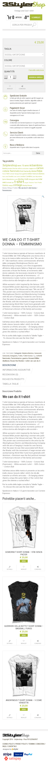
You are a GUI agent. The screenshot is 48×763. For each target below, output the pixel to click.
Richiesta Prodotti (13, 379)
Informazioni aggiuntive (16, 370)
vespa (10, 185)
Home (4, 188)
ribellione (6, 361)
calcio (19, 168)
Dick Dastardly (25, 171)
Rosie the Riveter (17, 361)
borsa (15, 168)
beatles (10, 168)
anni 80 (28, 165)
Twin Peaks (38, 182)
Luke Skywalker (37, 176)
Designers (13, 356)
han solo (5, 176)
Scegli (24, 561)
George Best (18, 174)
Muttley (21, 179)
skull (37, 179)
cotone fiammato (11, 171)
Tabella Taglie (10, 384)
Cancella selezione (36, 70)
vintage (17, 185)
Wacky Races (27, 185)
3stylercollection (28, 353)
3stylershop (9, 165)
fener (4, 174)
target (26, 182)
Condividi (37, 569)
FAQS (4, 746)
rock (26, 179)
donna (33, 171)
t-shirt (27, 361)
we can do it (35, 361)
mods (16, 179)
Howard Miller (33, 358)
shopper (32, 179)
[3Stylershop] (24, 5)
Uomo (5, 185)
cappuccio (32, 168)
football (11, 174)
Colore (8, 60)
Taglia (7, 49)
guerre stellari (27, 174)
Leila (18, 176)
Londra (29, 176)
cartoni (39, 168)
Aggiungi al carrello (36, 77)
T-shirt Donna (27, 356)
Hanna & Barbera (38, 174)
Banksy (5, 168)
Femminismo (16, 358)
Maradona (10, 179)
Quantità (9, 71)
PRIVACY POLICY (21, 744)
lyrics (4, 179)
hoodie (11, 176)
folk (7, 174)
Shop (10, 188)
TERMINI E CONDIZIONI (36, 744)
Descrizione (9, 365)
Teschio (31, 182)
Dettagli (9, 569)
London (22, 176)
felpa (39, 171)
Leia (15, 176)
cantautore (25, 168)
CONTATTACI (12, 746)
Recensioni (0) (10, 374)
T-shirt (15, 188)
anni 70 (20, 165)
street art (10, 182)
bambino (37, 165)
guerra (25, 358)
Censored (37, 353)
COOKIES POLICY (8, 744)
